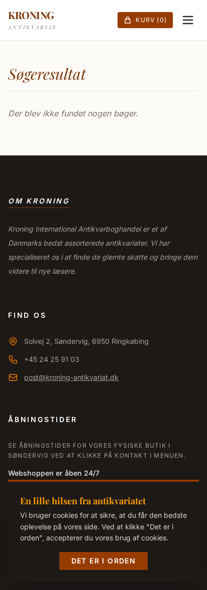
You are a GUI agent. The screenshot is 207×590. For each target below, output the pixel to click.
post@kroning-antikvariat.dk (71, 377)
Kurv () (151, 20)
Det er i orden (103, 560)
